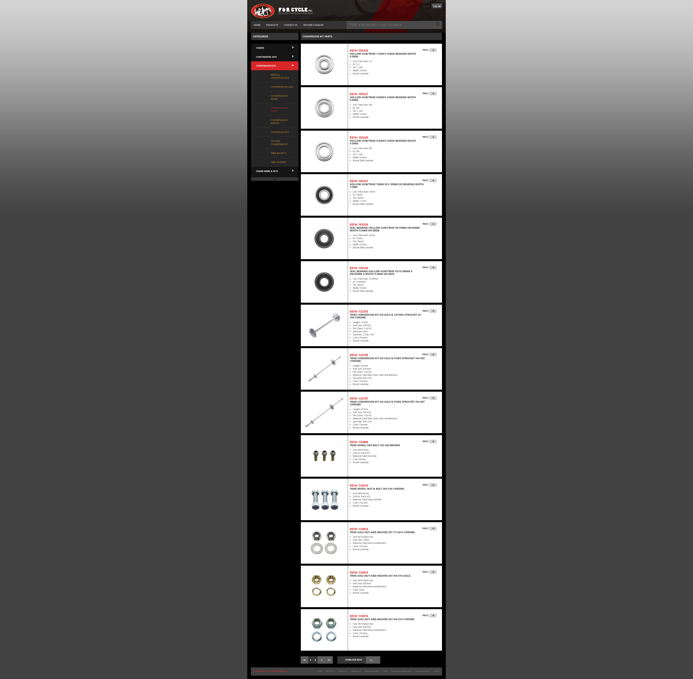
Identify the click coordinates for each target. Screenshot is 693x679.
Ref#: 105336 (359, 268)
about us (343, 671)
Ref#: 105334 (359, 225)
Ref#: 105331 (359, 181)
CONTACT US (291, 25)
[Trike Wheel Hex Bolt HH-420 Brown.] (324, 456)
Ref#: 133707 (359, 399)
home (319, 671)
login (436, 671)
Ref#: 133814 (359, 529)
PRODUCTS (272, 25)
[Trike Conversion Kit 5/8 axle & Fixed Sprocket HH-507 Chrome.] (324, 412)
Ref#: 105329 (359, 138)
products (330, 671)
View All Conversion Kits (280, 76)
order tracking (372, 671)
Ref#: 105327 (359, 94)
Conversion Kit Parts (279, 109)
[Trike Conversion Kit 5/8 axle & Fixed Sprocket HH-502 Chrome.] (324, 369)
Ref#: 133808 (359, 442)
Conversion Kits (266, 65)
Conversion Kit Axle (282, 86)
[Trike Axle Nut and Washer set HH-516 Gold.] (324, 586)
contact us (356, 671)
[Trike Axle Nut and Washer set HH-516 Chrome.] (324, 630)
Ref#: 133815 (359, 572)
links (385, 671)
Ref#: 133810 (359, 486)
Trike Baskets (278, 153)
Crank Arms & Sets (267, 171)
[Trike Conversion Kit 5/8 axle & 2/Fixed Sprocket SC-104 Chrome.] (324, 325)
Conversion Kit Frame (279, 97)
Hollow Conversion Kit (279, 142)
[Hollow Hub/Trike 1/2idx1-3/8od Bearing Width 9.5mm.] (324, 64)
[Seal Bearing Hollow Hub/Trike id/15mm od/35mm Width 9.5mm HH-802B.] (324, 238)
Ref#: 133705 (359, 355)
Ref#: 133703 (359, 312)
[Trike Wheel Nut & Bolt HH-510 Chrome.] (324, 499)
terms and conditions (401, 671)
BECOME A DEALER (313, 25)
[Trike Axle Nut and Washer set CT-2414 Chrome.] (324, 543)
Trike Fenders (278, 162)
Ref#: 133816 (359, 616)
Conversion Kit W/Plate (279, 122)
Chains (260, 47)
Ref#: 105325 (359, 51)
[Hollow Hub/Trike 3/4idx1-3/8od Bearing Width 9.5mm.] (324, 151)
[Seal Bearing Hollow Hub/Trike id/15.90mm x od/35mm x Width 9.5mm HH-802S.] (324, 282)
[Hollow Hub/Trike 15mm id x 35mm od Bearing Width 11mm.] (324, 195)
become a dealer (422, 671)
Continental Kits (266, 56)
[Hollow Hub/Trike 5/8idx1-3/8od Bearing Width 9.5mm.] (324, 108)
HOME (257, 25)
